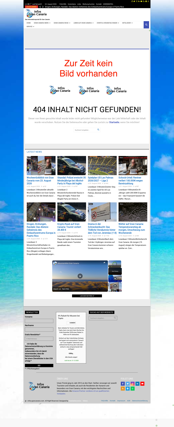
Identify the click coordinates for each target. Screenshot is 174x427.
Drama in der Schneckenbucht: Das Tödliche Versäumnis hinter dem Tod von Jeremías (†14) (102, 228)
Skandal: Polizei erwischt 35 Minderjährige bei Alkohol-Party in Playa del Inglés (71, 180)
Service (29, 26)
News (29, 157)
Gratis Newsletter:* (32, 334)
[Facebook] (123, 384)
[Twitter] (128, 384)
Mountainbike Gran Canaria (68, 263)
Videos (85, 401)
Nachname (29, 325)
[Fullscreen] (120, 266)
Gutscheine (72, 4)
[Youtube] (142, 384)
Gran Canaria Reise (61, 23)
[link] (55, 263)
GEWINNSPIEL (108, 4)
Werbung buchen (89, 4)
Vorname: (29, 317)
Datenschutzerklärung (140, 401)
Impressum (121, 401)
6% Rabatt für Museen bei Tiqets (69, 316)
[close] (156, 420)
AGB (128, 401)
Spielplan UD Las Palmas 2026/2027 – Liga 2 (100, 179)
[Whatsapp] (133, 389)
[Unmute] (111, 266)
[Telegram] (128, 389)
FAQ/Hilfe (62, 4)
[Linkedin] (137, 384)
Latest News (34, 151)
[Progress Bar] (114, 265)
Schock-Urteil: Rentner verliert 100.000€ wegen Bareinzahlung (131, 180)
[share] (104, 262)
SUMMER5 (72, 323)
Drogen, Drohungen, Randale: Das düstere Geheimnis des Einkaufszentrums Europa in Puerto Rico (41, 229)
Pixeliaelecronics (75, 401)
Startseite (114, 122)
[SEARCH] (115, 318)
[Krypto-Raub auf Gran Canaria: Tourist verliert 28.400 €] (71, 212)
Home (29, 23)
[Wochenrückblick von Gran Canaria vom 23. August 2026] (41, 165)
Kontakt (99, 4)
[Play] (109, 266)
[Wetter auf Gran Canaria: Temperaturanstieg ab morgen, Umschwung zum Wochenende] (133, 212)
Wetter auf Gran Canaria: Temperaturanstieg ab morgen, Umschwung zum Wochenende (132, 228)
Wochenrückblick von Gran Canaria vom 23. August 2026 (40, 180)
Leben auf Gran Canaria (83, 23)
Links (79, 4)
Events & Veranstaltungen (107, 23)
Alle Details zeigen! (71, 357)
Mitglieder (126, 23)
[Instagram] (133, 384)
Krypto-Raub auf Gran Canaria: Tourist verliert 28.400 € (67, 7)
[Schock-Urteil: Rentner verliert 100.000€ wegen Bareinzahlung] (133, 165)
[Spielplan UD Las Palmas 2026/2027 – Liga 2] (102, 165)
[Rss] (123, 389)
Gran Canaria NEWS (41, 23)
